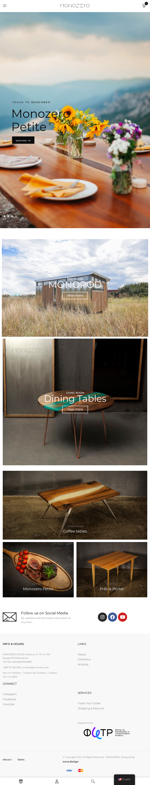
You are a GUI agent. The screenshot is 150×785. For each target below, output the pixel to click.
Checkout (84, 659)
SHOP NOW (21, 141)
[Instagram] (102, 617)
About (82, 654)
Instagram (10, 694)
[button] (143, 5)
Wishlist (83, 664)
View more (75, 295)
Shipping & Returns (91, 708)
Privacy (7, 759)
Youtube (8, 704)
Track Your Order (89, 703)
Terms (21, 759)
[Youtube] (122, 617)
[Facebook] (112, 617)
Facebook (9, 699)
